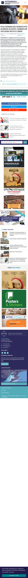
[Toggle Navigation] (25, 3)
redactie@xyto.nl (6, 345)
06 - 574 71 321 (19, 97)
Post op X (14, 106)
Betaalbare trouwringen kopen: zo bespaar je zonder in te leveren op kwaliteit (18, 234)
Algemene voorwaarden (6, 387)
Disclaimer (3, 390)
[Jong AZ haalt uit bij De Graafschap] (4, 241)
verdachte (7, 81)
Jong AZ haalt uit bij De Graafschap (18, 238)
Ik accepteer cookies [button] (14, 575)
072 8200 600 (6, 344)
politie (3, 81)
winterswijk (13, 81)
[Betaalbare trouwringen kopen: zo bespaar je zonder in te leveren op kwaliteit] (4, 235)
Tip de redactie (15, 110)
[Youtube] (5, 352)
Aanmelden (5, 364)
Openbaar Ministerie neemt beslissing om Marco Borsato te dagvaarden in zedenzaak (17, 127)
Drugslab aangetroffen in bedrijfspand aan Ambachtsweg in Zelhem (17, 135)
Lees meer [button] (11, 572)
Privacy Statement (5, 392)
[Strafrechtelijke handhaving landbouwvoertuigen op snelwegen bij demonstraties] (4, 247)
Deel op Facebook (15, 103)
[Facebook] (2, 352)
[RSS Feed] (7, 352)
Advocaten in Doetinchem (16, 251)
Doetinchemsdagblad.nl (11, 1)
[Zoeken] (25, 142)
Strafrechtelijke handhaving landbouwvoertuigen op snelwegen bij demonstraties (18, 247)
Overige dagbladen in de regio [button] (8, 383)
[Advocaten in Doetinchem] (4, 254)
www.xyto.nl (6, 347)
